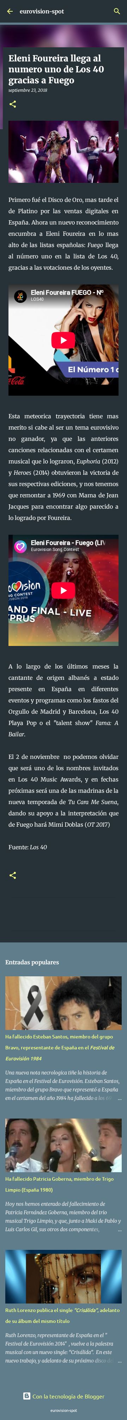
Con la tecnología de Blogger (67, 1396)
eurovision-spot (42, 11)
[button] (12, 104)
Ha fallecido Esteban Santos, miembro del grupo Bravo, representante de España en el (59, 1047)
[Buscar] (117, 11)
